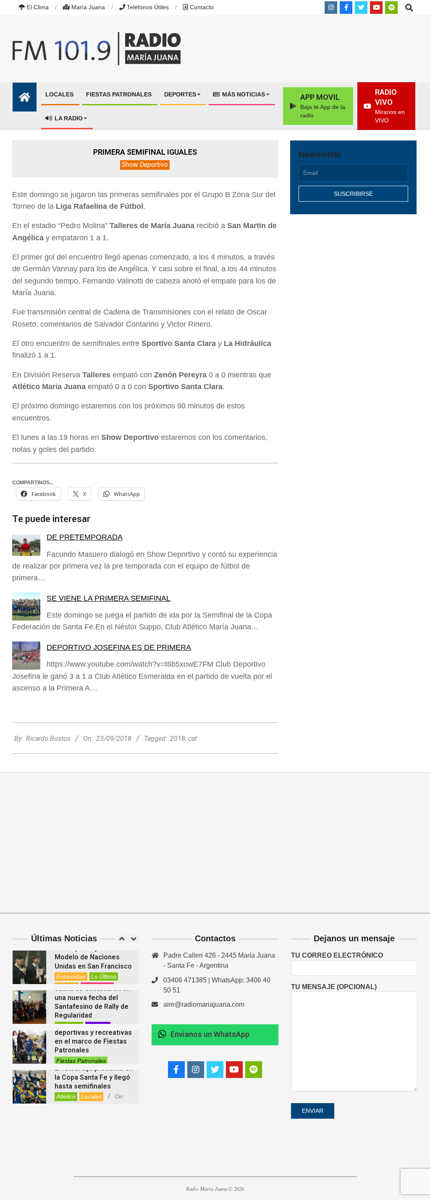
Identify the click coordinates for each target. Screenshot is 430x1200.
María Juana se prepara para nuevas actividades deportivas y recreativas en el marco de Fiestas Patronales (93, 1032)
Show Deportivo (145, 165)
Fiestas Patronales (81, 1060)
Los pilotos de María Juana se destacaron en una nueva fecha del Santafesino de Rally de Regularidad (93, 997)
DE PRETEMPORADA (85, 537)
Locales (91, 1096)
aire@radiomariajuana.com (203, 1004)
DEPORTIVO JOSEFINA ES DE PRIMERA (119, 647)
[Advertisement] (353, 287)
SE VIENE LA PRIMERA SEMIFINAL (108, 598)
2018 (177, 739)
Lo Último (103, 976)
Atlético (66, 1096)
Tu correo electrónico (337, 955)
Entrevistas (71, 976)
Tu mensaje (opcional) (334, 986)
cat (192, 739)
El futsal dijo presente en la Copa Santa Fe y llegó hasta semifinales (94, 1077)
